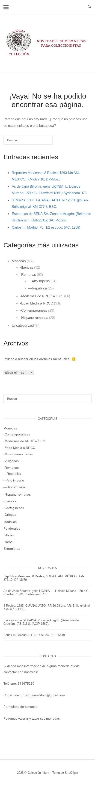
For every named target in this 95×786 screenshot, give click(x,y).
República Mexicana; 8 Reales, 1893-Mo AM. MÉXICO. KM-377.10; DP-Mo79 (43, 578)
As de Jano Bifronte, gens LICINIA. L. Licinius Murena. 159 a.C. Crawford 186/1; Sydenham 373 (46, 592)
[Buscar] (42, 142)
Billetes (8, 535)
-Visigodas (11, 461)
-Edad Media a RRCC (36, 303)
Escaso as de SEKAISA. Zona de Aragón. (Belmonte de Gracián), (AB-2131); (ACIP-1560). (41, 621)
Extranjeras (11, 548)
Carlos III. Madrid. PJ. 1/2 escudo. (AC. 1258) (46, 227)
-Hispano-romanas (34, 318)
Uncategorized (23, 325)
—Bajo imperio (14, 487)
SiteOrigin (71, 772)
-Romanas (28, 274)
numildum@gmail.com (48, 695)
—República (37, 288)
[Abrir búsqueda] (90, 7)
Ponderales (11, 528)
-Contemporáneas (33, 310)
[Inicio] (47, 56)
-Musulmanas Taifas (18, 454)
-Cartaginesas (13, 508)
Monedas (19, 261)
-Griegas (9, 514)
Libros (7, 542)
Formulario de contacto (20, 706)
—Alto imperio (39, 281)
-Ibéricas (26, 267)
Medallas (10, 522)
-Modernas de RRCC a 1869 (41, 296)
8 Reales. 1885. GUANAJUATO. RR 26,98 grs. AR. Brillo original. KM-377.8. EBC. (47, 607)
